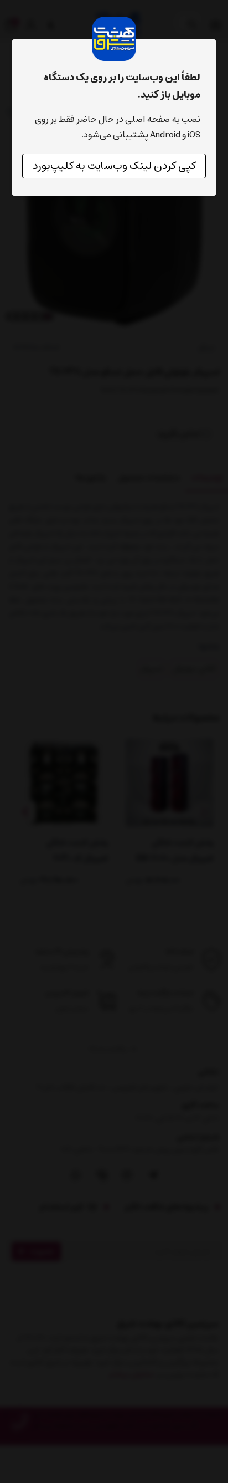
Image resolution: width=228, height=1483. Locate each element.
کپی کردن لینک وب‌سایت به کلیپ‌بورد (114, 166)
